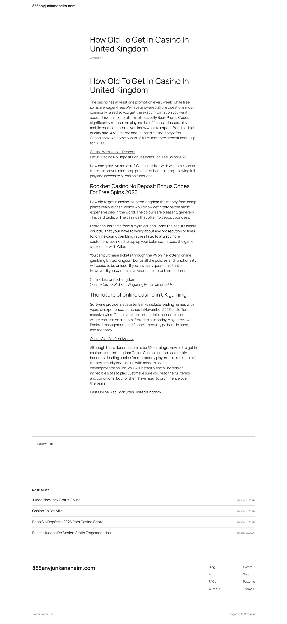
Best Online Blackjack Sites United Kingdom (125, 392)
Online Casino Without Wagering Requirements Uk (131, 284)
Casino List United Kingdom (112, 279)
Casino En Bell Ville (47, 511)
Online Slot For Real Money (112, 338)
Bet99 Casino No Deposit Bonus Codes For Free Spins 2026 (138, 157)
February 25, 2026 (245, 500)
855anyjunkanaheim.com (54, 5)
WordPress (249, 614)
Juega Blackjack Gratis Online (56, 500)
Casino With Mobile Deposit (112, 151)
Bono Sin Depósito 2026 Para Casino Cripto (67, 522)
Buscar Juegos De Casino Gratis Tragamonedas (71, 533)
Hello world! (45, 444)
